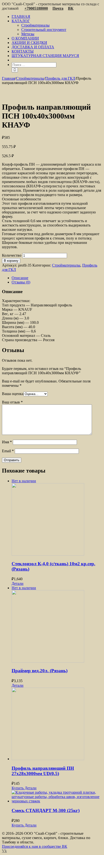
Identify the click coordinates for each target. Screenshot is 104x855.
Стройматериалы (66, 265)
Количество (11, 255)
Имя (7, 442)
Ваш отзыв (12, 402)
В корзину (11, 260)
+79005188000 (36, 8)
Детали (17, 583)
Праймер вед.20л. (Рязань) (39, 670)
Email (8, 451)
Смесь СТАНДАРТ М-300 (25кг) (46, 810)
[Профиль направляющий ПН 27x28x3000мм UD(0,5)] (57, 724)
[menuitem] (57, 16)
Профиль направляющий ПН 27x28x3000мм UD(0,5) (43, 771)
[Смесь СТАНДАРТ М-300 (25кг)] (57, 796)
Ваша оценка (12, 394)
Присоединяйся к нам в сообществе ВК (34, 846)
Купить (18, 788)
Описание (20, 278)
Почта (57, 8)
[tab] (57, 278)
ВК (71, 8)
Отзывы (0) (21, 282)
